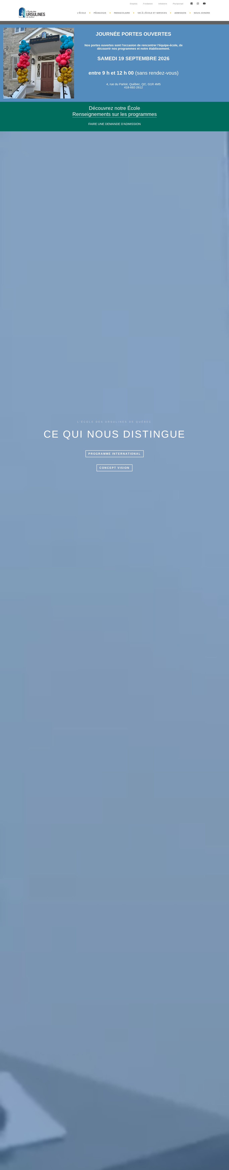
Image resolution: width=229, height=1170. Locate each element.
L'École (81, 13)
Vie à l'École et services (152, 13)
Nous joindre (202, 13)
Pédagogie (100, 13)
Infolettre (162, 4)
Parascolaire (122, 13)
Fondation (148, 4)
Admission (180, 13)
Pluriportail (178, 4)
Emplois (133, 4)
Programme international (114, 453)
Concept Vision (114, 467)
